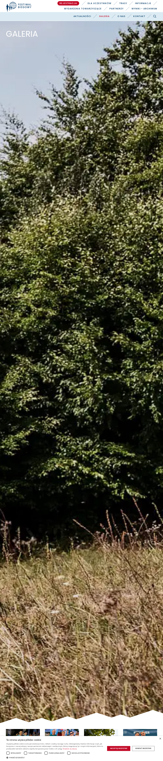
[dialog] (81, 748)
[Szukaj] (154, 16)
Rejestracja (68, 3)
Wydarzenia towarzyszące (83, 8)
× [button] (160, 739)
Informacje (143, 3)
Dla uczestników (99, 3)
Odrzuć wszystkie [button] (143, 748)
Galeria (104, 16)
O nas (121, 16)
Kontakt (139, 16)
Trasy (123, 3)
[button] (54, 757)
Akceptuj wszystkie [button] (118, 748)
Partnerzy (117, 8)
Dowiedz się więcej (70, 749)
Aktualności (82, 16)
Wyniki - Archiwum (144, 8)
